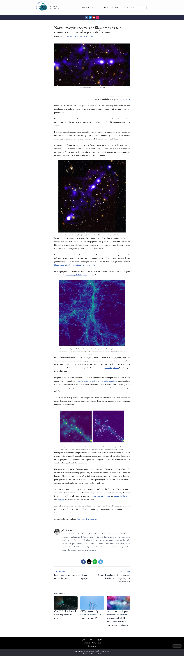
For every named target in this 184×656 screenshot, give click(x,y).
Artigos (85, 7)
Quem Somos (86, 640)
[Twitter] (90, 17)
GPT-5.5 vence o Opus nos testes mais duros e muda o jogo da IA (90, 614)
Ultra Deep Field (112, 368)
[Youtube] (93, 17)
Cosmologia (83, 36)
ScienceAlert (125, 99)
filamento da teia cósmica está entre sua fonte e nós (74, 265)
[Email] (100, 561)
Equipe (100, 640)
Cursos (105, 7)
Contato (92, 646)
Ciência (75, 36)
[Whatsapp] (94, 561)
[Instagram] (97, 17)
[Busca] (144, 7)
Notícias (95, 7)
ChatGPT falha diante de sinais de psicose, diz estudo (65, 614)
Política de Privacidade (92, 643)
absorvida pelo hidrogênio (76, 275)
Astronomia (68, 36)
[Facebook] (86, 17)
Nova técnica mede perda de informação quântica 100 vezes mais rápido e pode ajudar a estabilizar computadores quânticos (118, 618)
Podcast (114, 7)
